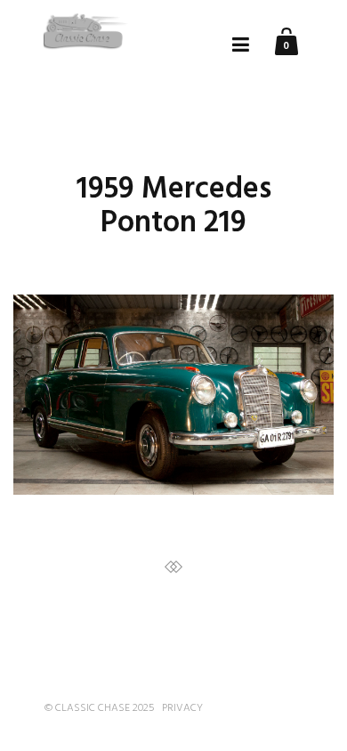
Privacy (182, 708)
